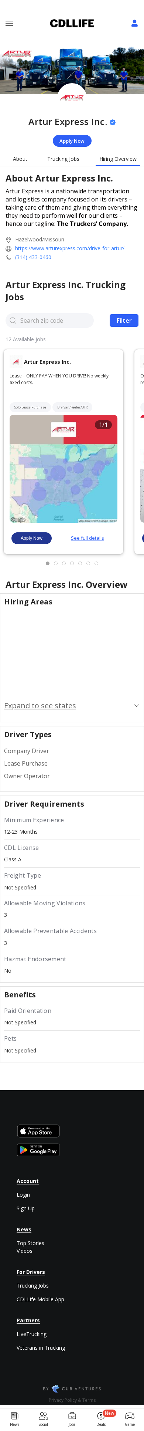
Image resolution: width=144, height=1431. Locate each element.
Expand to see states (40, 706)
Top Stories (30, 1243)
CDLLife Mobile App (40, 1299)
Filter (124, 320)
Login (23, 1194)
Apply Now (72, 141)
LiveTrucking (32, 1333)
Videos (24, 1250)
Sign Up (26, 1208)
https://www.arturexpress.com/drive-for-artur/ (69, 248)
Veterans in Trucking (41, 1347)
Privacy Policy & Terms (72, 1400)
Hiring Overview (118, 158)
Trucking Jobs (63, 158)
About (20, 158)
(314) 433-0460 (33, 257)
